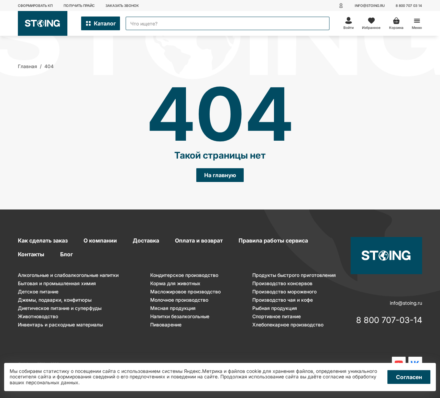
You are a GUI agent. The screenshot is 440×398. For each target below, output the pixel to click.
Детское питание (38, 291)
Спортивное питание (276, 316)
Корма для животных (175, 283)
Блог (66, 254)
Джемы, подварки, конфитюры (54, 300)
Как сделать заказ (43, 240)
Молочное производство (179, 300)
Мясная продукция (173, 308)
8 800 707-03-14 (389, 320)
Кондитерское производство (184, 275)
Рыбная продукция (274, 308)
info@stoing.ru (370, 5)
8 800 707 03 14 (409, 5)
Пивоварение (166, 324)
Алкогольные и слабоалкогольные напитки (68, 275)
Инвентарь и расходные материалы (60, 324)
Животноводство (38, 316)
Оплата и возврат (199, 240)
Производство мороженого (284, 291)
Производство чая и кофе (282, 300)
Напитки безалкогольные (179, 316)
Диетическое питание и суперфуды (59, 308)
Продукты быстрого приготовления (294, 275)
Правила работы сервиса (273, 240)
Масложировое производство (185, 291)
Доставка (146, 240)
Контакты (31, 254)
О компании (100, 240)
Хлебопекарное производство (287, 324)
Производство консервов (282, 283)
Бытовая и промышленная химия (57, 283)
